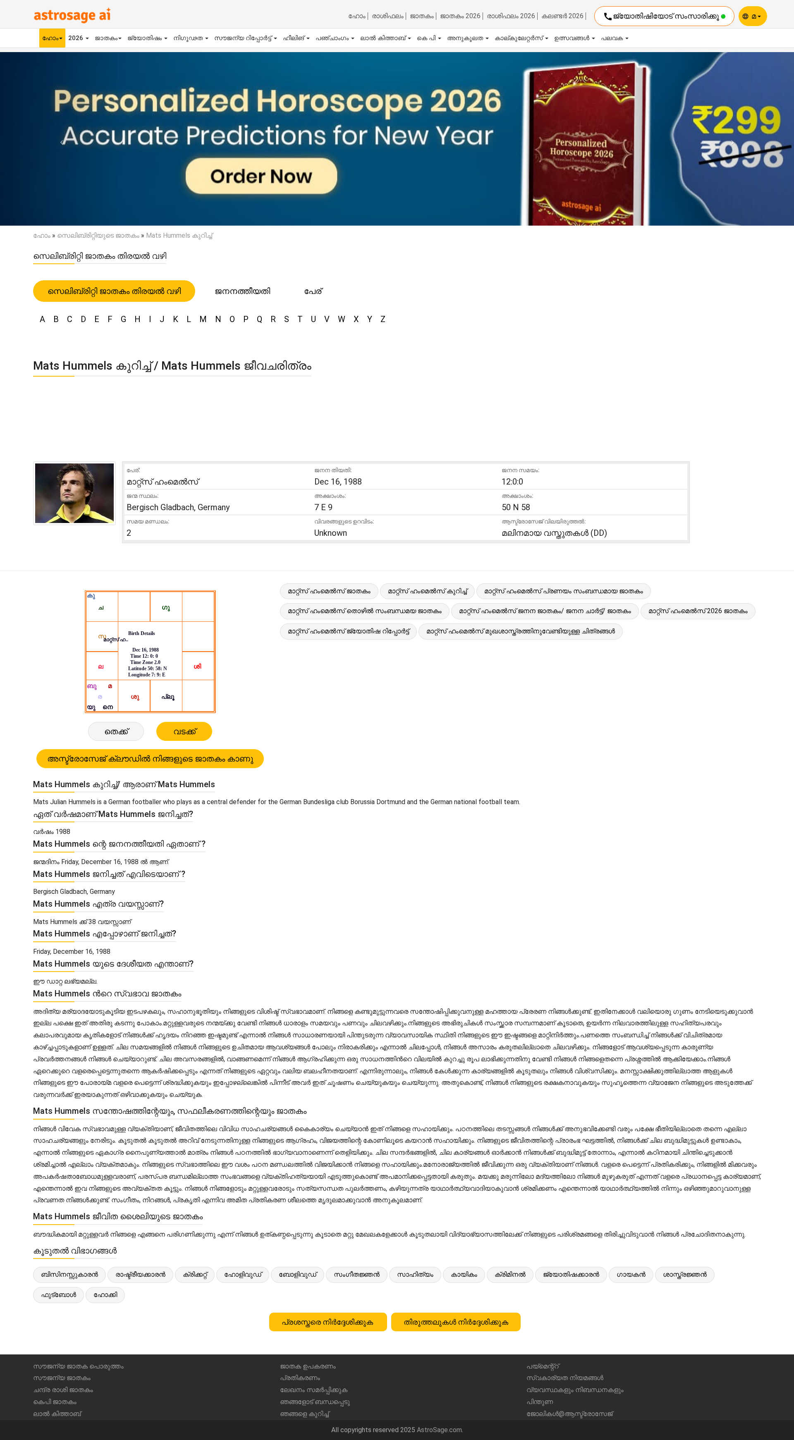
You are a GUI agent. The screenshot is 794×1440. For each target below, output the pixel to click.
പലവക (612, 38)
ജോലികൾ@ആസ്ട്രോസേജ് (569, 1414)
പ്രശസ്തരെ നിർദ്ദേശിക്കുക (328, 1322)
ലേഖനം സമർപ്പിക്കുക (313, 1390)
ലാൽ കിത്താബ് (383, 38)
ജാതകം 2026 (460, 16)
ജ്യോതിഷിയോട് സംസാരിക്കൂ (662, 16)
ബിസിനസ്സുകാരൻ (69, 1274)
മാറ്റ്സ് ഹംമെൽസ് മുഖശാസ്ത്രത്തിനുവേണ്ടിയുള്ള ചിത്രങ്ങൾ (520, 631)
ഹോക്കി (105, 1295)
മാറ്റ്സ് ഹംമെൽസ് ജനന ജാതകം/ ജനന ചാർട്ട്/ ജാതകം (545, 611)
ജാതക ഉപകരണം (308, 1366)
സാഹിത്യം (415, 1274)
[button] (59, 138)
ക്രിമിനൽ (510, 1274)
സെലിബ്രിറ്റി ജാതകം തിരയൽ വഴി (114, 291)
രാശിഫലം (388, 16)
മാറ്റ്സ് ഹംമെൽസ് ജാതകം (329, 591)
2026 (76, 38)
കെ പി (427, 38)
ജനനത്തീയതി (242, 291)
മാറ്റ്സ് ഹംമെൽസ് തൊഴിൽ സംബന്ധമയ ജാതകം (365, 611)
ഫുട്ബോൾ (58, 1295)
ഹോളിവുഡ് (242, 1274)
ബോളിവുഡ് (297, 1274)
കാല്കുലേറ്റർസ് (519, 38)
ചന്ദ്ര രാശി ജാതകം (63, 1390)
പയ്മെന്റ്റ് (542, 1366)
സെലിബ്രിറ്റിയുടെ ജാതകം (98, 235)
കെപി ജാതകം (55, 1402)
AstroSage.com (439, 1430)
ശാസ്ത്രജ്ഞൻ (685, 1274)
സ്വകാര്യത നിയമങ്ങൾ (564, 1378)
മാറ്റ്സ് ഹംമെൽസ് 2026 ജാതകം (698, 611)
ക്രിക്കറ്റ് (195, 1274)
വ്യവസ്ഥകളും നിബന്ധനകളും (575, 1390)
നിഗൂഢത (188, 38)
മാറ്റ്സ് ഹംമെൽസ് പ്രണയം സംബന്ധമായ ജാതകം (563, 591)
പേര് (312, 291)
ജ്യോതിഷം (145, 38)
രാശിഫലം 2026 (511, 16)
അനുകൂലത (466, 38)
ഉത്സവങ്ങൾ (572, 38)
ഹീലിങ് (294, 38)
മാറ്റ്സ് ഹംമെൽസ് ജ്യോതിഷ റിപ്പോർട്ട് (348, 631)
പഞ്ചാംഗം (333, 38)
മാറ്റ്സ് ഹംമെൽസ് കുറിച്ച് (427, 591)
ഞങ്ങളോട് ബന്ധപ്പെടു (315, 1402)
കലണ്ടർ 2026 (562, 16)
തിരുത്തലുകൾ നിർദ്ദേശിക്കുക (456, 1322)
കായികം (464, 1274)
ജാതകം (422, 16)
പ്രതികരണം (300, 1378)
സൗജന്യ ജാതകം (62, 1378)
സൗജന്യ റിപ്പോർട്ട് (243, 38)
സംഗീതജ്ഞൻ (357, 1274)
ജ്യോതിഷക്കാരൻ (571, 1274)
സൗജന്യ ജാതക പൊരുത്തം (78, 1366)
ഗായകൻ (631, 1274)
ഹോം (357, 16)
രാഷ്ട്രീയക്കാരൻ (140, 1274)
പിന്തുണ (539, 1402)
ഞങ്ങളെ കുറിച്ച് (304, 1414)
